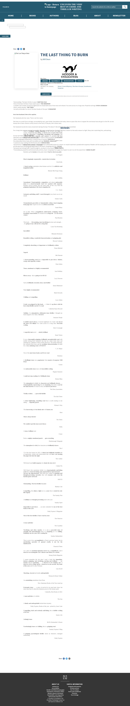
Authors (54, 16)
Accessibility (55, 688)
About (97, 16)
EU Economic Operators (55, 696)
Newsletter (119, 16)
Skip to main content (5, 1)
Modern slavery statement (55, 693)
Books (32, 16)
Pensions (74, 693)
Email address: (4, 27)
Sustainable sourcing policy (55, 695)
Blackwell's (56, 81)
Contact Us (55, 686)
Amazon (45, 81)
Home (11, 16)
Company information (74, 686)
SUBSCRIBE (5, 36)
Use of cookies (74, 690)
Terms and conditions (74, 691)
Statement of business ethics (55, 691)
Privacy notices (74, 688)
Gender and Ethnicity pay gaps (55, 690)
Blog (75, 16)
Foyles (80, 81)
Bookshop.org (69, 81)
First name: (3, 25)
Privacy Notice (60, 32)
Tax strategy (74, 695)
